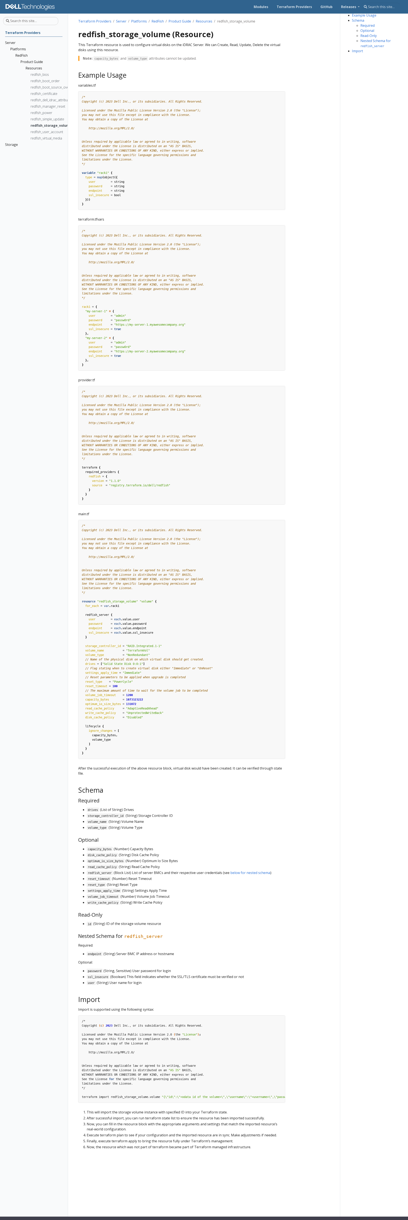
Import (357, 51)
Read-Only (368, 35)
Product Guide (180, 21)
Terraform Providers (94, 21)
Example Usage (364, 15)
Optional (367, 30)
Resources (204, 21)
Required (367, 25)
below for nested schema (250, 872)
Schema (358, 20)
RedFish (158, 21)
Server (121, 21)
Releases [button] (349, 6)
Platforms (139, 21)
